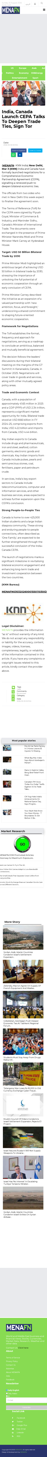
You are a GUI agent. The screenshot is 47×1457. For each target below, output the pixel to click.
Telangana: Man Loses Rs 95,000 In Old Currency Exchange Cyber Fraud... (22, 1089)
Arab (34, 68)
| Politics (9, 73)
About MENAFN (13, 1372)
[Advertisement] (23, 38)
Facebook (20, 1418)
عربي (28, 4)
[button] (35, 4)
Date (6, 142)
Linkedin (20, 1432)
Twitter (19, 1422)
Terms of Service (13, 1358)
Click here (23, 1348)
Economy (23, 73)
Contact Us (10, 1365)
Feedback (10, 1380)
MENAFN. (19, 1450)
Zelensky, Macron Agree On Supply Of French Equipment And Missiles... (22, 987)
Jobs (8, 1376)
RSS (18, 1436)
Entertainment (16, 78)
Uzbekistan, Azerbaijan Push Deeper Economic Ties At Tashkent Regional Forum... (21, 1023)
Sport (34, 78)
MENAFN (8, 165)
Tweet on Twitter (35, 150)
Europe (22, 68)
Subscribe (26, 1407)
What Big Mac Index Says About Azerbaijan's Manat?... (34, 760)
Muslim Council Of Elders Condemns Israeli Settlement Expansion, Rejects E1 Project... (22, 1121)
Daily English (13, 1390)
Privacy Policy (12, 1361)
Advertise (10, 1369)
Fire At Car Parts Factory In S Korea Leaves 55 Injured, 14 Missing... (34, 748)
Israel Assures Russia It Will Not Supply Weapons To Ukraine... (22, 1152)
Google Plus (21, 1425)
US (9, 68)
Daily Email (21, 1429)
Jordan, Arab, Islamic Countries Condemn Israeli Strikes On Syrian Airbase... (19, 1214)
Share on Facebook (18, 150)
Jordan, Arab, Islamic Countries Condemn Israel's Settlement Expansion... (18, 954)
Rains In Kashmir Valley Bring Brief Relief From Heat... (34, 772)
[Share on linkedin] (19, 155)
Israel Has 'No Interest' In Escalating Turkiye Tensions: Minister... (20, 1182)
